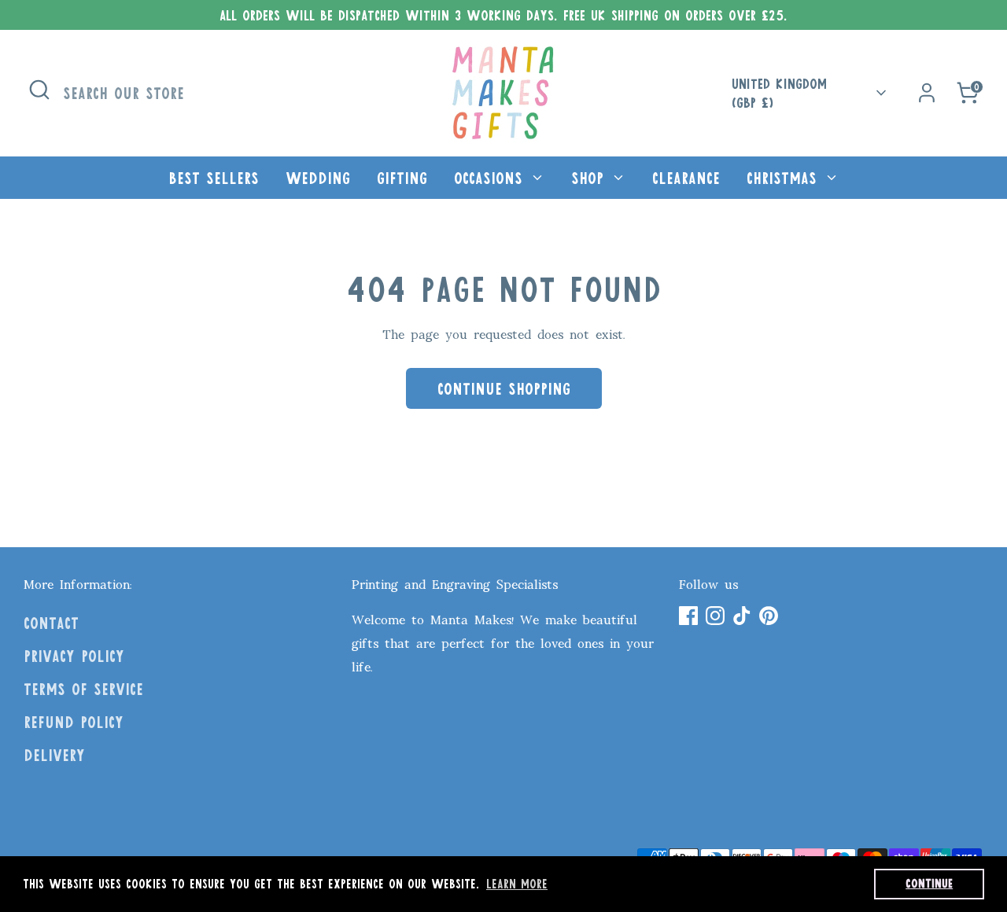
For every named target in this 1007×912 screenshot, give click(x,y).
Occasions (491, 177)
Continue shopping (503, 388)
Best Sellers (213, 177)
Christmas (785, 177)
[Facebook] (688, 615)
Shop (590, 177)
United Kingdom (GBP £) (779, 93)
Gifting (402, 177)
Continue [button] (929, 883)
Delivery (54, 754)
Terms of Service (83, 688)
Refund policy (74, 721)
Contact (51, 622)
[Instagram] (715, 615)
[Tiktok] (741, 615)
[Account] (926, 92)
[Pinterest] (768, 615)
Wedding (318, 177)
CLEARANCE (686, 177)
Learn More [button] (517, 883)
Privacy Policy (74, 655)
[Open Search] (39, 89)
